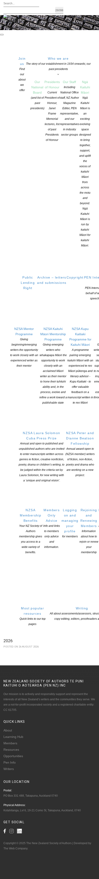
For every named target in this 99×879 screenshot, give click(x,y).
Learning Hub (13, 737)
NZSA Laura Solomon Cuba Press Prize (41, 456)
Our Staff (69, 108)
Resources (11, 749)
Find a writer (14, 27)
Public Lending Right (28, 283)
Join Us (33, 27)
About (7, 730)
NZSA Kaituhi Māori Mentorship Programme (53, 365)
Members (10, 743)
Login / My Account (57, 27)
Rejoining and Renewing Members (88, 531)
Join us (22, 74)
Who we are (58, 64)
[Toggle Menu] (2, 34)
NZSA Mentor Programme (24, 347)
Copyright (75, 277)
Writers (8, 769)
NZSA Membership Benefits (30, 531)
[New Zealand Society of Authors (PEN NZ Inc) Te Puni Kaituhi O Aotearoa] (13, 19)
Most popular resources (33, 616)
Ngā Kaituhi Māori (85, 163)
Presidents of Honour (52, 111)
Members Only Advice (51, 528)
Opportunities (13, 756)
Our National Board (37, 95)
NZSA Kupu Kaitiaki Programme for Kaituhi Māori (80, 365)
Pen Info (9, 762)
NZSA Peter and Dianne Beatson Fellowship (80, 454)
